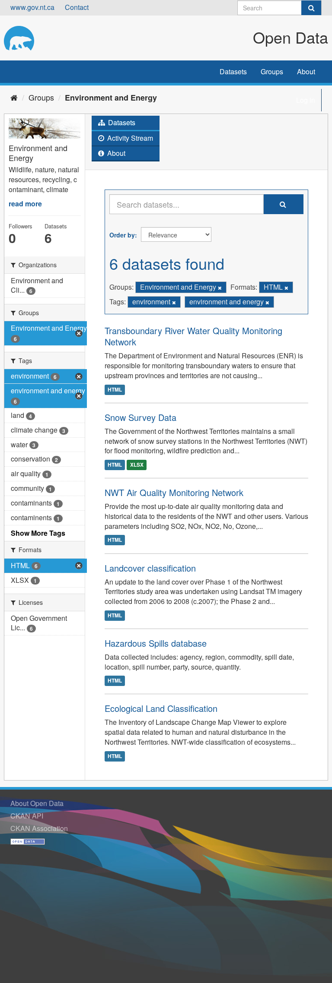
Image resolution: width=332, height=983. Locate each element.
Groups (272, 71)
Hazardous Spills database (156, 643)
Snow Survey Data (140, 417)
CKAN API (26, 816)
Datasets (233, 71)
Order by (122, 235)
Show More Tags (38, 533)
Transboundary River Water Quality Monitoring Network (193, 336)
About (306, 71)
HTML (115, 389)
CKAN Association (39, 828)
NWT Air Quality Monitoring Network (174, 492)
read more (25, 204)
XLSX (137, 464)
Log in (305, 100)
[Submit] (311, 7)
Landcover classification (150, 568)
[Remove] (220, 287)
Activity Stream (129, 138)
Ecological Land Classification (161, 708)
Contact (77, 7)
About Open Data (37, 803)
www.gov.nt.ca (32, 7)
